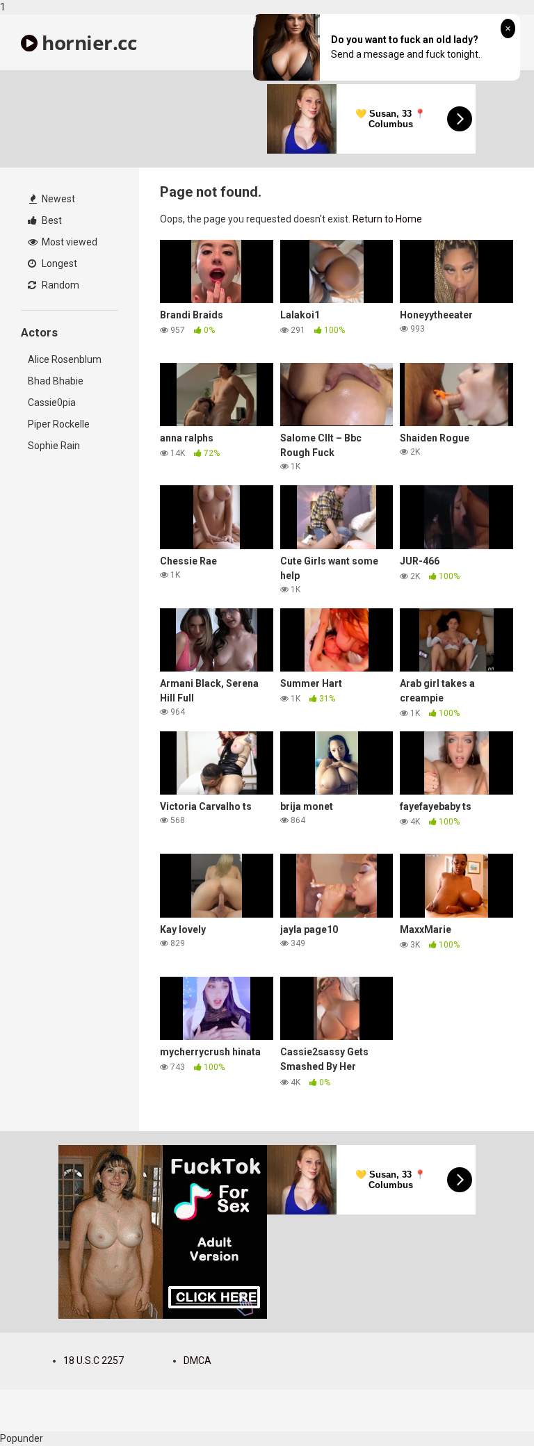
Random (59, 285)
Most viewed (68, 241)
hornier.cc (87, 42)
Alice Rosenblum (65, 359)
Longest (58, 263)
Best (51, 220)
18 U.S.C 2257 (93, 1360)
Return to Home (387, 219)
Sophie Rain (54, 445)
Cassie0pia (52, 402)
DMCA (197, 1360)
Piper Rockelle (59, 424)
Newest (57, 198)
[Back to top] (487, 1406)
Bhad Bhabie (55, 381)
